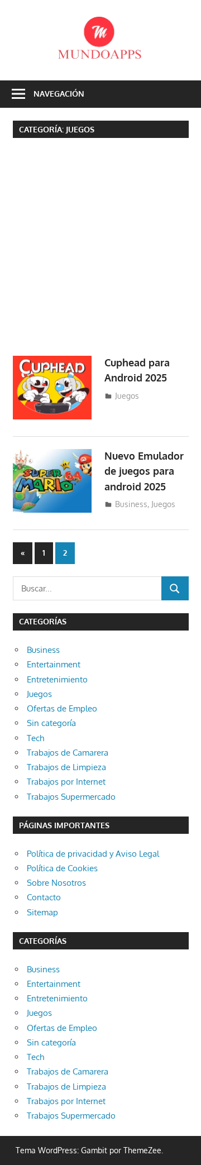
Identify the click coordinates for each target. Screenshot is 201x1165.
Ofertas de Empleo (62, 708)
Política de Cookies (62, 868)
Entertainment (53, 664)
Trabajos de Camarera (67, 752)
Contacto (44, 897)
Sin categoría (51, 723)
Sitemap (42, 912)
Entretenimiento (57, 679)
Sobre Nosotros (56, 882)
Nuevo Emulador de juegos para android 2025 (144, 471)
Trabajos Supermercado (71, 796)
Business (131, 504)
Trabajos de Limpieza (66, 767)
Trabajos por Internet (66, 781)
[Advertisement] (100, 250)
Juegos (127, 395)
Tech (35, 738)
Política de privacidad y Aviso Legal (93, 853)
